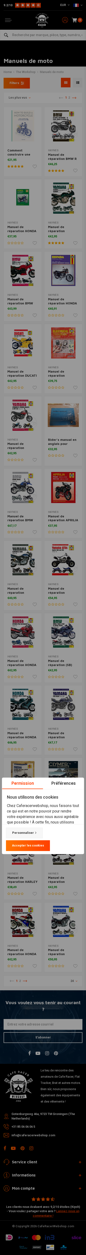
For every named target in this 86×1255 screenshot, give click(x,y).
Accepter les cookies (28, 845)
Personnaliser (23, 833)
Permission (22, 783)
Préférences (63, 783)
